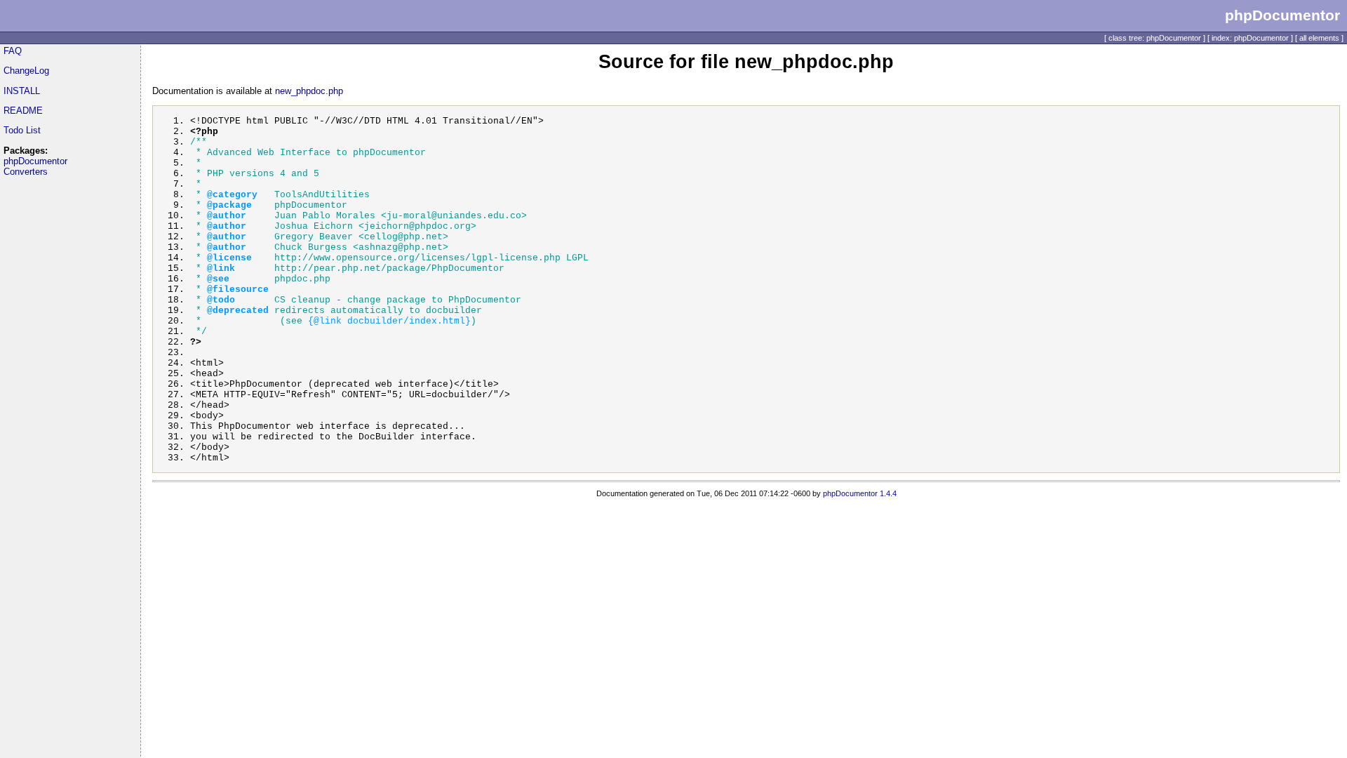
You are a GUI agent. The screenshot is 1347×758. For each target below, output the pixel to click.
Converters (26, 171)
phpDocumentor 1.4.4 (860, 493)
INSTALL (22, 91)
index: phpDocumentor (1250, 38)
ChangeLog (26, 70)
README (23, 110)
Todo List (22, 130)
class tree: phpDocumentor (1154, 38)
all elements (1319, 38)
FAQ (13, 51)
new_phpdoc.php (309, 91)
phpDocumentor (35, 161)
